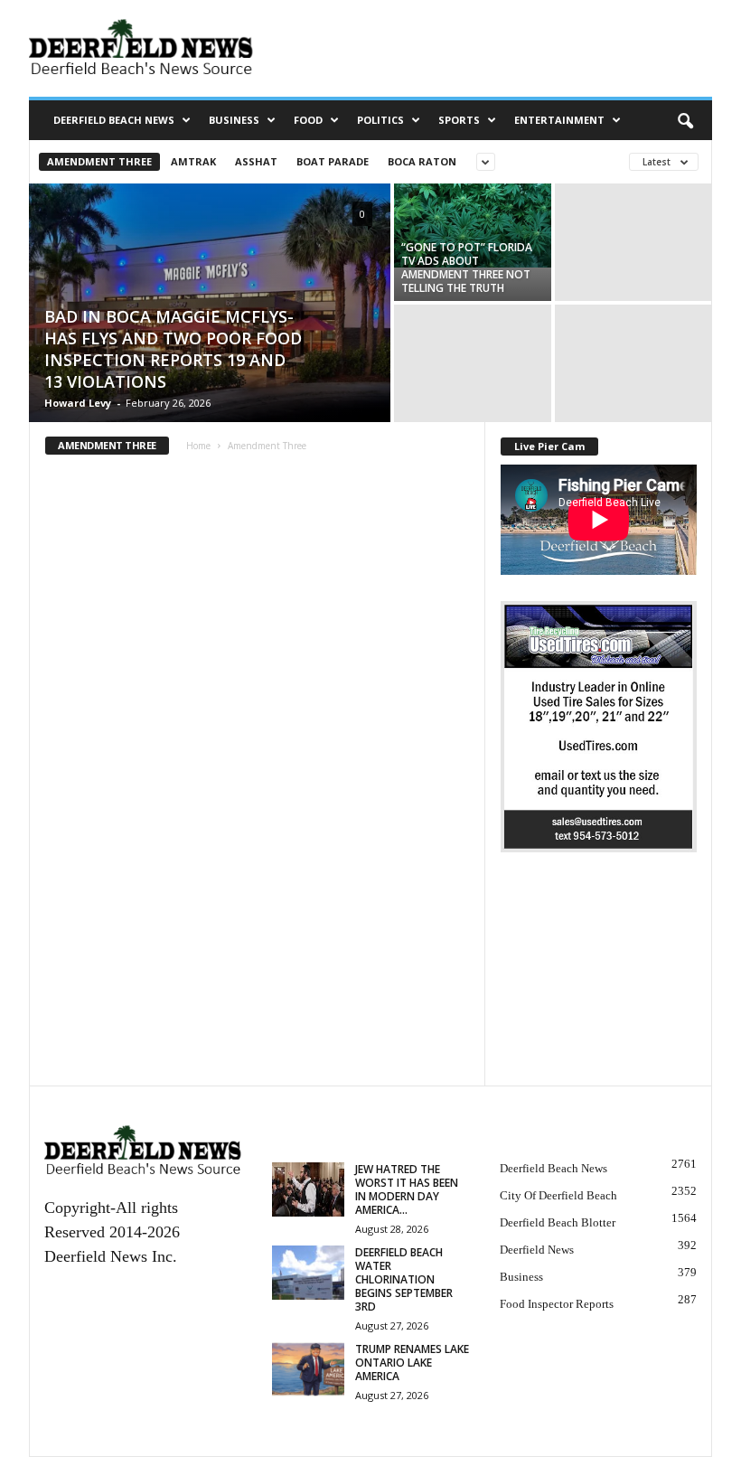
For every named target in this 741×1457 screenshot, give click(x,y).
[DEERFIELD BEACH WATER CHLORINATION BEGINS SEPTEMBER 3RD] (308, 1273)
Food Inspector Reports (557, 1304)
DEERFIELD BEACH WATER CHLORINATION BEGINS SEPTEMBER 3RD (404, 1279)
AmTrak (193, 161)
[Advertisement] (599, 983)
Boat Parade (332, 161)
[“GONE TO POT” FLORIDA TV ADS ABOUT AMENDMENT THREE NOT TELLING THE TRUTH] (472, 225)
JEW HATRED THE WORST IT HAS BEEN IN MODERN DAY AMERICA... (406, 1189)
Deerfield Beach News (113, 120)
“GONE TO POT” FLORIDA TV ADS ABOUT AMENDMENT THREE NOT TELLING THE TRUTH (466, 268)
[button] (685, 120)
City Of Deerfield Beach (558, 1195)
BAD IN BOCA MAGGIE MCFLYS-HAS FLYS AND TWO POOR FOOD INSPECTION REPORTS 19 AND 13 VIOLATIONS (173, 349)
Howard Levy (77, 402)
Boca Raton (422, 161)
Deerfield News (537, 1249)
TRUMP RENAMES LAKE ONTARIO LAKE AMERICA (412, 1362)
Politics (380, 120)
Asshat (256, 161)
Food (308, 120)
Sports (459, 120)
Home (198, 445)
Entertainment (559, 120)
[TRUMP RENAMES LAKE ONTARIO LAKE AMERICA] (308, 1369)
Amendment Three (99, 161)
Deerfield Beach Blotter (557, 1222)
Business (234, 120)
